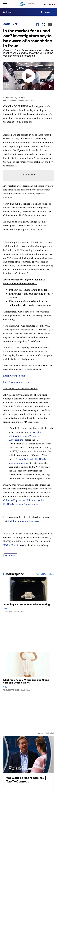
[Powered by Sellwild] (50, 733)
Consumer (10, 24)
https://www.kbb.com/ (14, 375)
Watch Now (49, 4)
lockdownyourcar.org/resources (23, 520)
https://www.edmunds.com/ (17, 382)
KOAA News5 (10, 545)
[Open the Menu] (4, 4)
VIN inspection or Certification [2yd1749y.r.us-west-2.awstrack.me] (27, 435)
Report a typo (10, 555)
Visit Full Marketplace (45, 574)
